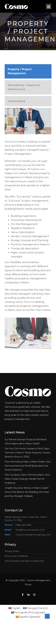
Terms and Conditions (16, 556)
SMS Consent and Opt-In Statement (24, 560)
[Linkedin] (28, 595)
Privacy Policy (12, 551)
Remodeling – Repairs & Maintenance (24, 87)
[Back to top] (47, 616)
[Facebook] (23, 595)
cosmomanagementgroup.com (33, 534)
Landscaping (16, 101)
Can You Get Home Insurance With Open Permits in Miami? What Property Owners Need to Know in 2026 (27, 452)
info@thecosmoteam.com (30, 529)
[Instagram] (34, 595)
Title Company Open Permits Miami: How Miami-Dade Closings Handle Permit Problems (27, 478)
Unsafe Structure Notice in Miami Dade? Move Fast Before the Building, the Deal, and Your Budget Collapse (27, 492)
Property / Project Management (20, 71)
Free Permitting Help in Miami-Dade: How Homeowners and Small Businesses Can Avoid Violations (28, 465)
